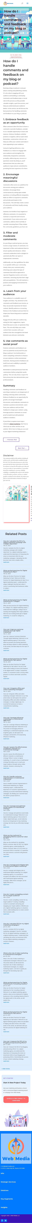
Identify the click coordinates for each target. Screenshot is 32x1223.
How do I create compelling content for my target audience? (15, 894)
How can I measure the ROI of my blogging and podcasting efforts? (15, 1042)
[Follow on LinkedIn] (5, 1220)
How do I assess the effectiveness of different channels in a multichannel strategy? (15, 748)
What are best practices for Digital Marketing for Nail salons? (15, 1012)
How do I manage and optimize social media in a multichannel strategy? (14, 807)
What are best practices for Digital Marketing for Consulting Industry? (15, 983)
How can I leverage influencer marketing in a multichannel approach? (13, 719)
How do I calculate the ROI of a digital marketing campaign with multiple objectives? (14, 542)
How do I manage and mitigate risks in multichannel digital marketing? (16, 865)
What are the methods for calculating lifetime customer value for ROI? (15, 837)
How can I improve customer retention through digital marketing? (13, 631)
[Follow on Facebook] (2, 1220)
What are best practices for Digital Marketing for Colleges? (15, 600)
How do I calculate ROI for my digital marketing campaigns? (16, 924)
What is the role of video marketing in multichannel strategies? (15, 953)
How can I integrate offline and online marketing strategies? (13, 688)
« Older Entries (6, 1068)
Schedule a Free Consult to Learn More (16, 1099)
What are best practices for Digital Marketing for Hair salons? (15, 659)
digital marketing (15, 424)
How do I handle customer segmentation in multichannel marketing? (13, 778)
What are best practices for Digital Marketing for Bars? (15, 571)
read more (6, 562)
